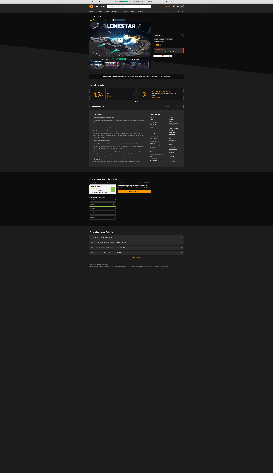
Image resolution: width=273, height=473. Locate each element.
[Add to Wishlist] (182, 35)
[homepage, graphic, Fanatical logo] (97, 6)
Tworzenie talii (172, 132)
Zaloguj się (167, 6)
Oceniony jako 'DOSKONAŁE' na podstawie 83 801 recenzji (143, 1)
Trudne (170, 142)
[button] (97, 2)
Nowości (125, 11)
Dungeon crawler (173, 135)
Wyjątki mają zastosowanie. (114, 93)
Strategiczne (161, 39)
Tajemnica (132, 11)
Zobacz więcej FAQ (136, 257)
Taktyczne (171, 144)
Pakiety (107, 11)
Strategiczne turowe (173, 128)
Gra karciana (172, 134)
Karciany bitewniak (168, 39)
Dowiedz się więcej (165, 76)
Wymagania (179, 106)
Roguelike (156, 39)
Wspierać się (180, 11)
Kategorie (99, 11)
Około (167, 106)
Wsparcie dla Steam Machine (157, 145)
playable (153, 151)
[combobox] (136, 6)
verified (153, 143)
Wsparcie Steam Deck (155, 141)
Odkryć (91, 11)
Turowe (170, 154)
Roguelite (171, 130)
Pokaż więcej (136, 163)
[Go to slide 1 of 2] (135, 101)
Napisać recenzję (135, 191)
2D (169, 160)
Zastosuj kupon (111, 96)
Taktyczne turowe (173, 149)
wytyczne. (146, 182)
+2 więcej (155, 138)
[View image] (97, 64)
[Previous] (88, 94)
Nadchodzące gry (116, 11)
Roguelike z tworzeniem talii (159, 41)
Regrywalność (172, 140)
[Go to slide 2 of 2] (137, 101)
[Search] (149, 6)
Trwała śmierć (172, 152)
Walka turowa (172, 150)
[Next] (185, 94)
